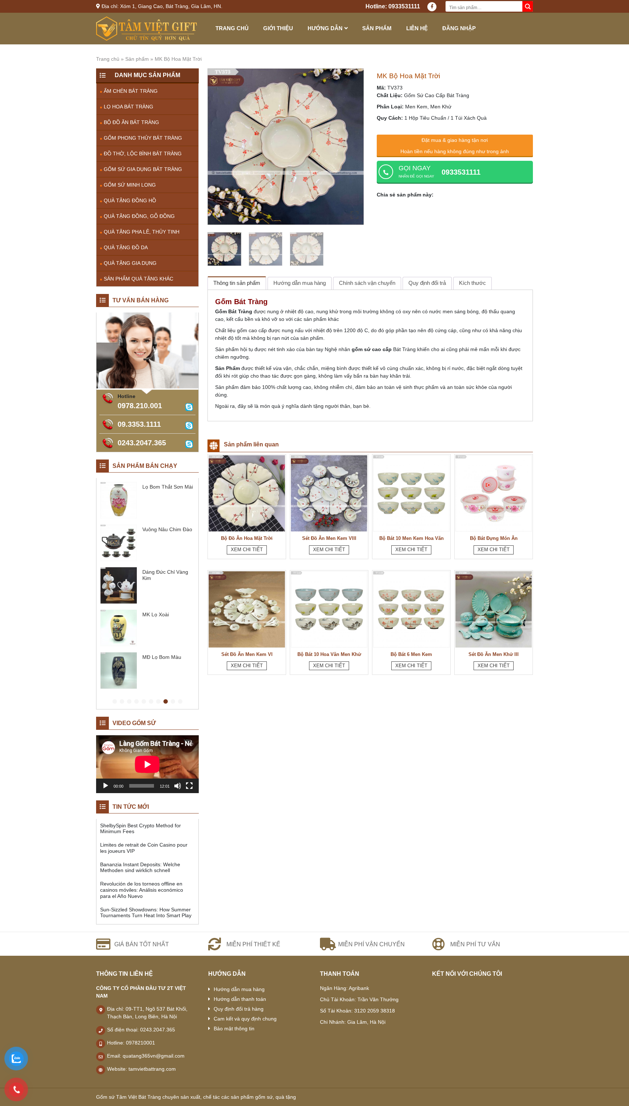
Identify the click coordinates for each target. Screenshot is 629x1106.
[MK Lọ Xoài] (118, 585)
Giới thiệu (278, 28)
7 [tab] (158, 701)
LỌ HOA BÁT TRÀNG (128, 107)
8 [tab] (165, 701)
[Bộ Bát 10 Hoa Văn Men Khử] (329, 609)
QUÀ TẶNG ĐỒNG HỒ (130, 200)
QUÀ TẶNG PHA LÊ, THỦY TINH (141, 232)
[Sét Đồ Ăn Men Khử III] (493, 609)
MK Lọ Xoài (155, 572)
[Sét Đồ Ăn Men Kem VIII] (329, 493)
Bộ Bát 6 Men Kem (411, 654)
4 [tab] (136, 701)
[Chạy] (105, 785)
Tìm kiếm (527, 6)
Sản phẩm (377, 28)
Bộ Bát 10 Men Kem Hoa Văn (411, 538)
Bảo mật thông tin (234, 1028)
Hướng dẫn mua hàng (299, 283)
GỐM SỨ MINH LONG (130, 185)
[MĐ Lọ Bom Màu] (118, 628)
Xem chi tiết (247, 549)
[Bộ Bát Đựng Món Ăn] (493, 493)
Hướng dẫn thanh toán (240, 999)
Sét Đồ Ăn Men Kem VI (247, 654)
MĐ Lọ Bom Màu (161, 614)
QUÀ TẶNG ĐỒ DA (126, 247)
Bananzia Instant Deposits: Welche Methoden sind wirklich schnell (140, 868)
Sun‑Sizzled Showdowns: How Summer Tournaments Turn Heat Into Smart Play (145, 913)
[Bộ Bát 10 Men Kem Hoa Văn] (411, 493)
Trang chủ (232, 28)
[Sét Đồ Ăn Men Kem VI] (247, 609)
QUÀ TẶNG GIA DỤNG (130, 263)
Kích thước (472, 283)
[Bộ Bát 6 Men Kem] (411, 609)
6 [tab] (151, 701)
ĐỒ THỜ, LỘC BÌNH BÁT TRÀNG (143, 153)
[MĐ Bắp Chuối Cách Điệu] (118, 670)
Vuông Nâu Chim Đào (167, 487)
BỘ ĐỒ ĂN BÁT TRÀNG (131, 122)
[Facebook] (431, 6)
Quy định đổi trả (427, 283)
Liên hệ (417, 28)
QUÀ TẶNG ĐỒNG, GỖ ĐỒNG (139, 216)
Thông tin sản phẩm (236, 283)
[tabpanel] (147, 500)
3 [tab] (129, 701)
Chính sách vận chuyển (367, 283)
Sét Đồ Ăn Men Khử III (493, 654)
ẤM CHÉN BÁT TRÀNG (131, 91)
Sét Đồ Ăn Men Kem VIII (329, 538)
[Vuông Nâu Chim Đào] (118, 500)
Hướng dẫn (325, 28)
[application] (147, 764)
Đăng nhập (459, 28)
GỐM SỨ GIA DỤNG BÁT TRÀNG (143, 169)
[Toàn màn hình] (189, 785)
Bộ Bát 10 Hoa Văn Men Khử (329, 654)
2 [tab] (122, 701)
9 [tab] (173, 701)
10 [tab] (180, 701)
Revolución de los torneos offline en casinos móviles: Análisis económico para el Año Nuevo (141, 890)
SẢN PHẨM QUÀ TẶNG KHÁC (138, 279)
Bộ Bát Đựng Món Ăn (494, 538)
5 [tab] (143, 701)
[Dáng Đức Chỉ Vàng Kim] (118, 543)
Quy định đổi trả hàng (239, 1009)
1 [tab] (114, 701)
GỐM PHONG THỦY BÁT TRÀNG (143, 138)
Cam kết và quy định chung (245, 1019)
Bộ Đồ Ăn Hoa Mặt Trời (247, 538)
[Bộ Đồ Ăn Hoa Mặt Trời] (247, 493)
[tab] (236, 283)
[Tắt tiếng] (177, 785)
